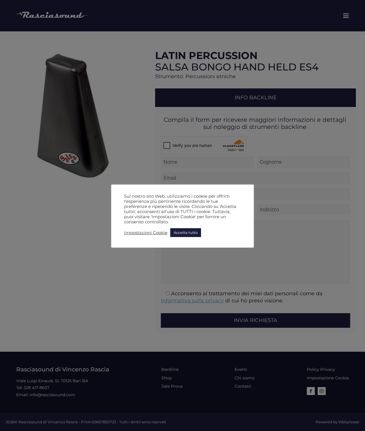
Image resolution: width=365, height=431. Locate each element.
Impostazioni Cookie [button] (145, 232)
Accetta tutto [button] (186, 232)
